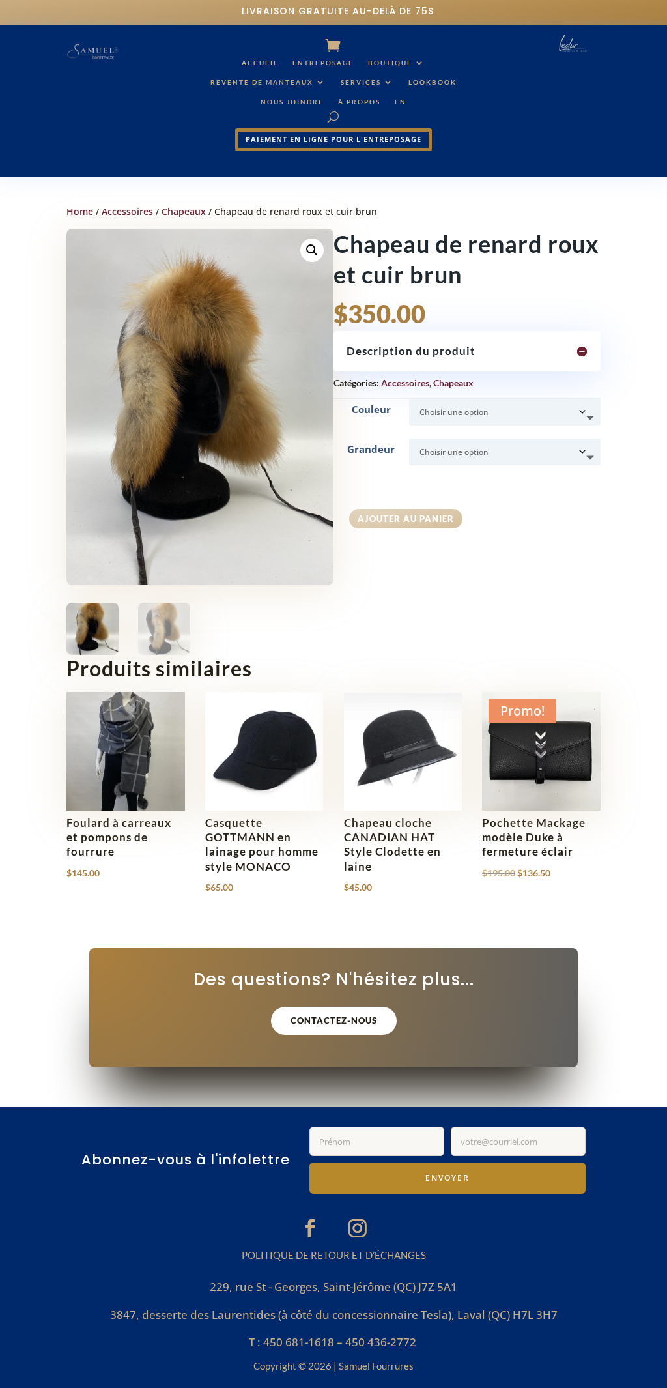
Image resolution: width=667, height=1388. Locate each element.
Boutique (390, 62)
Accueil (260, 62)
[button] (312, 250)
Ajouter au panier (406, 518)
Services (361, 82)
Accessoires (127, 211)
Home (79, 211)
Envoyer (447, 1177)
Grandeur (371, 448)
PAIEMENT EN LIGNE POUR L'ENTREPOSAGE (333, 139)
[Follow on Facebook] (310, 1228)
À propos (359, 102)
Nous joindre (292, 102)
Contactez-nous (334, 1020)
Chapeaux (184, 211)
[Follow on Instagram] (357, 1228)
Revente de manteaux (261, 82)
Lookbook (432, 82)
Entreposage (323, 62)
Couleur (371, 409)
